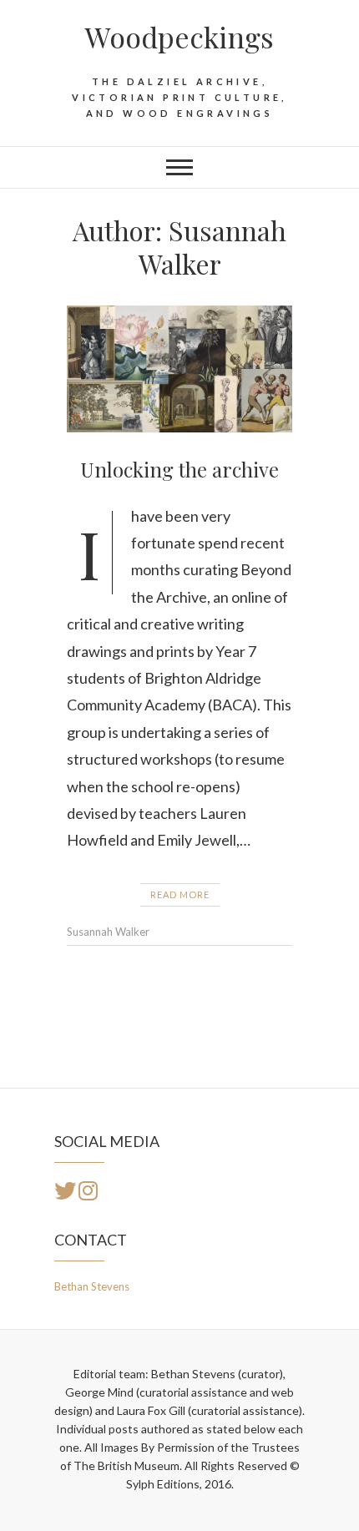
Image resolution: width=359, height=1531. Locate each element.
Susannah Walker (108, 931)
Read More (180, 894)
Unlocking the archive (179, 469)
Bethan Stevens (91, 1286)
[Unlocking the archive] (179, 369)
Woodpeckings (179, 37)
